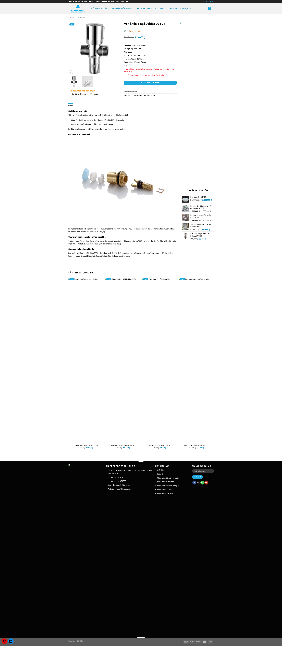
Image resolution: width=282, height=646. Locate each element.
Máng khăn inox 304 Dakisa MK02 (123, 446)
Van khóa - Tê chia (149, 95)
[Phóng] (71, 72)
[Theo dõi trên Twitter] (210, 1)
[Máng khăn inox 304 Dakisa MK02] (122, 360)
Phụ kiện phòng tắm (121, 8)
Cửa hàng (81, 18)
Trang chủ (72, 18)
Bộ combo (159, 8)
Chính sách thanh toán (165, 482)
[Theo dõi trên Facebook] (206, 1)
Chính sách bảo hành (165, 489)
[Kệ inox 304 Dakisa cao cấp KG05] (85, 360)
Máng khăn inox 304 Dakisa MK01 (196, 446)
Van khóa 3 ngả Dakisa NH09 (159, 446)
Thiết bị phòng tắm (99, 8)
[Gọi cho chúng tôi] (202, 483)
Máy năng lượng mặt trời (181, 8)
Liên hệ (160, 474)
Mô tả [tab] (70, 105)
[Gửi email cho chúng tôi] (212, 1)
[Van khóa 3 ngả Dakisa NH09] (159, 360)
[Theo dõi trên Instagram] (208, 1)
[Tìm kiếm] (209, 8)
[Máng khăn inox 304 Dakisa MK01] (196, 360)
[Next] (117, 48)
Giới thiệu (160, 470)
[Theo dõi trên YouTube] (206, 483)
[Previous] (72, 48)
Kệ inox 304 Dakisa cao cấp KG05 (86, 446)
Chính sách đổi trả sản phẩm (168, 478)
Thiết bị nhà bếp (142, 8)
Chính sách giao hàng (165, 493)
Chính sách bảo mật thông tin (168, 486)
